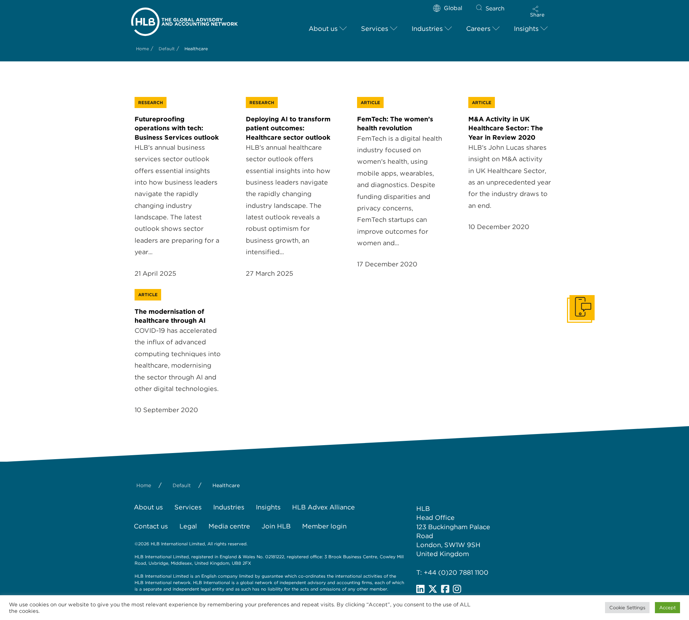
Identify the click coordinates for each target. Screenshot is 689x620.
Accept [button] (667, 607)
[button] (537, 11)
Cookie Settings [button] (627, 607)
